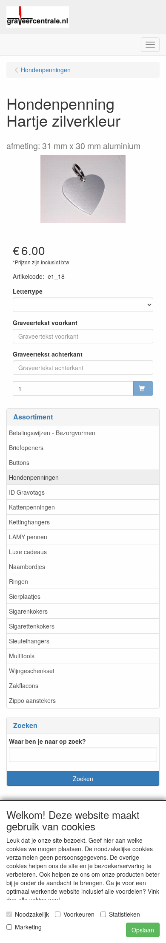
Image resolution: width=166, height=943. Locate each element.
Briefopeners (26, 447)
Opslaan (143, 930)
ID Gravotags (27, 492)
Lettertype (28, 291)
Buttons (19, 462)
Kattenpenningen (32, 507)
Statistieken (124, 914)
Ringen (18, 581)
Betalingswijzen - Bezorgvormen (52, 432)
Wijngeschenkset (31, 670)
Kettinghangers (29, 522)
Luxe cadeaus (28, 551)
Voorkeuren (78, 914)
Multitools (21, 655)
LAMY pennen (28, 536)
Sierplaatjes (24, 596)
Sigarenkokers (28, 611)
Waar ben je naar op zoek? (47, 741)
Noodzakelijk (32, 914)
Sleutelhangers (29, 641)
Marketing (28, 927)
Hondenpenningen (34, 477)
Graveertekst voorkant (45, 322)
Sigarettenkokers (31, 626)
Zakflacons (23, 685)
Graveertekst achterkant (48, 354)
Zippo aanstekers (32, 700)
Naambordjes (27, 566)
